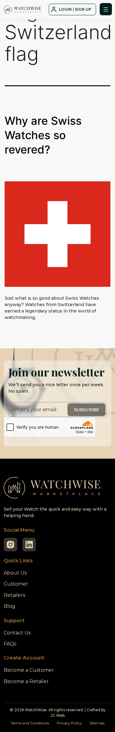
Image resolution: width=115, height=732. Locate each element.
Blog (9, 606)
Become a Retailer (26, 681)
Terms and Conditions (30, 723)
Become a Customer (29, 670)
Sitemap (97, 723)
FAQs (10, 644)
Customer (16, 584)
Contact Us (17, 633)
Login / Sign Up (75, 9)
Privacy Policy (69, 723)
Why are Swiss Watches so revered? (43, 135)
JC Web (58, 715)
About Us (15, 573)
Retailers (14, 595)
